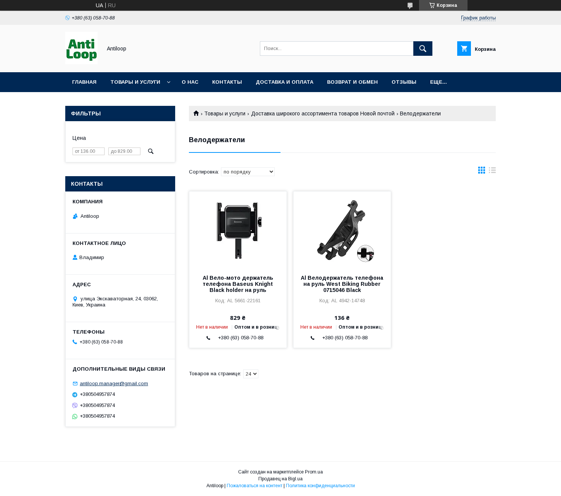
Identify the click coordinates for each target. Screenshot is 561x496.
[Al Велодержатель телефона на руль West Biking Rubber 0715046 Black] (342, 229)
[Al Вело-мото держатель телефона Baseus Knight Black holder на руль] (238, 229)
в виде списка (492, 172)
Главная (84, 82)
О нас (190, 82)
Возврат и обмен (352, 82)
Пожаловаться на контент (254, 485)
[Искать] (422, 48)
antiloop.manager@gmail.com (114, 383)
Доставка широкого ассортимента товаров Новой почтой (323, 113)
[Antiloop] (81, 62)
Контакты (227, 82)
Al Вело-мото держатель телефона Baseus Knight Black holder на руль (238, 284)
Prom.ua (314, 472)
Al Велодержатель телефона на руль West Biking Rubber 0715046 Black (342, 284)
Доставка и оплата (284, 82)
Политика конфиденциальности (320, 485)
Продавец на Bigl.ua (280, 478)
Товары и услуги (135, 82)
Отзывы (404, 82)
